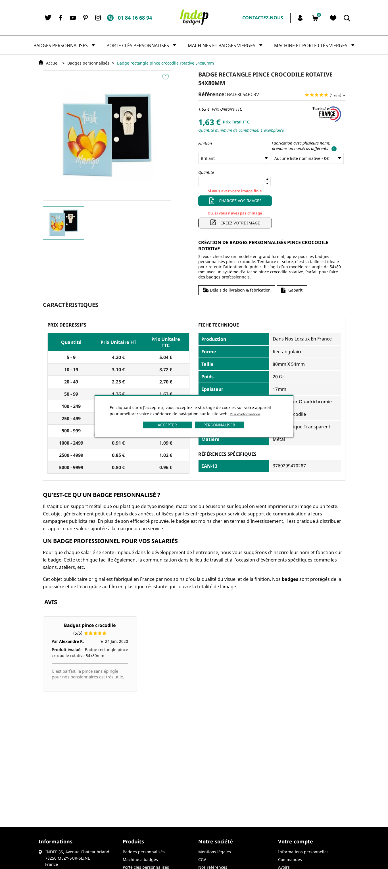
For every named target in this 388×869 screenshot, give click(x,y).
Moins (267, 183)
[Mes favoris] (333, 18)
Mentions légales (214, 851)
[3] (316, 95)
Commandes (290, 859)
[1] (307, 95)
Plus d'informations (245, 414)
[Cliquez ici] (333, 148)
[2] (312, 95)
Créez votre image (240, 223)
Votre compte (295, 841)
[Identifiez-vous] (301, 17)
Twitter (48, 17)
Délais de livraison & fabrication (240, 290)
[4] (321, 95)
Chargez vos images (240, 200)
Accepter (167, 425)
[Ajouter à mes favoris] (166, 77)
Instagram (98, 17)
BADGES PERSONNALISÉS (144, 851)
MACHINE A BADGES (140, 859)
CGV (202, 859)
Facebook (60, 17)
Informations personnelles (303, 851)
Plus (267, 179)
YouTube (73, 18)
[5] (326, 95)
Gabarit (295, 290)
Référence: (212, 94)
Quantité (206, 172)
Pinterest (85, 17)
